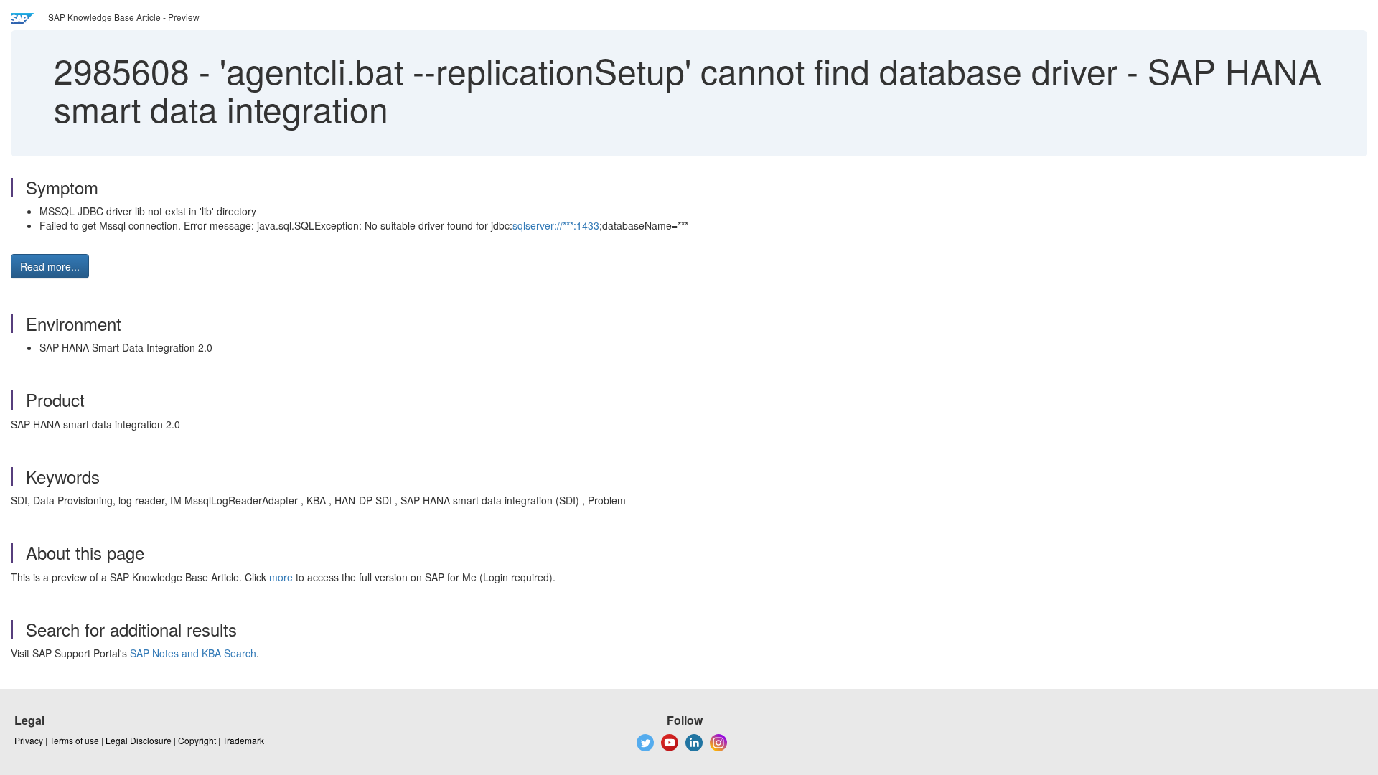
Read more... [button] (50, 266)
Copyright (197, 740)
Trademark (243, 740)
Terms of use (74, 740)
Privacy (28, 740)
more (281, 577)
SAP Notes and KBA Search (193, 653)
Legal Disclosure (139, 740)
